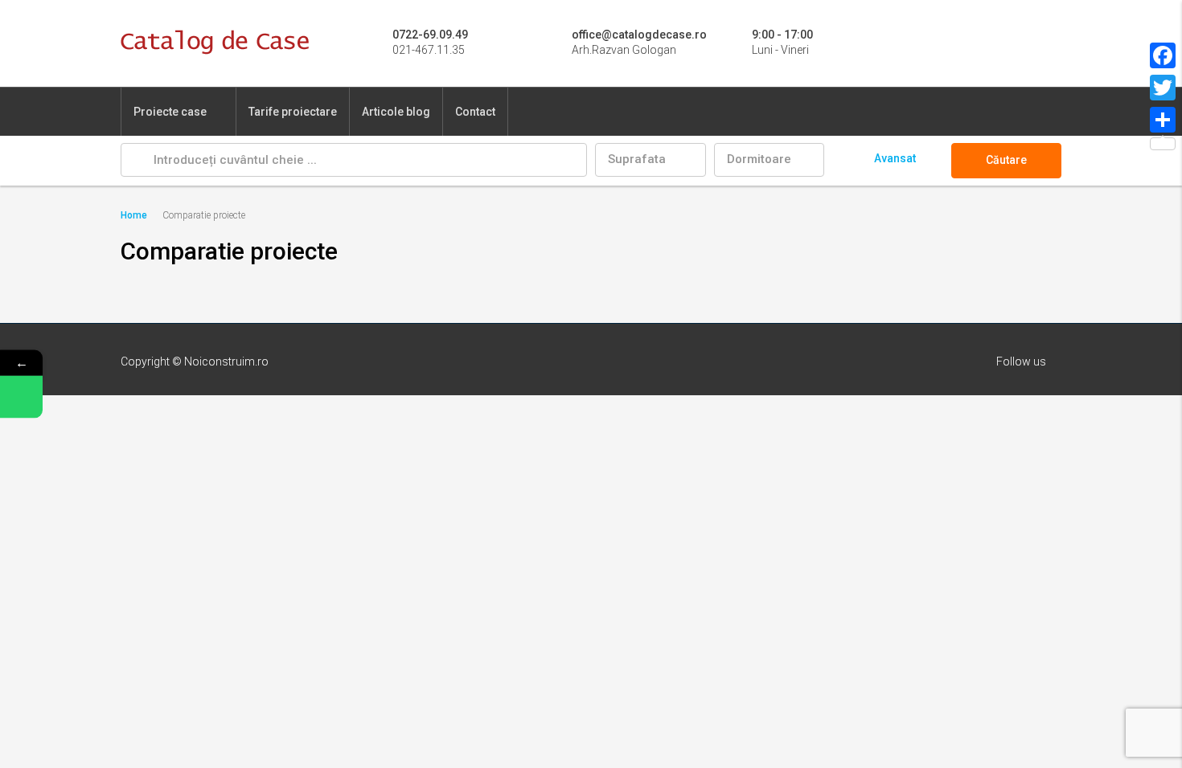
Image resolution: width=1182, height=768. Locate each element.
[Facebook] (1163, 55)
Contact (475, 111)
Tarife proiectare (292, 111)
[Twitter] (1163, 87)
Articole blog (396, 111)
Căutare (1006, 159)
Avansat (895, 158)
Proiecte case (170, 111)
